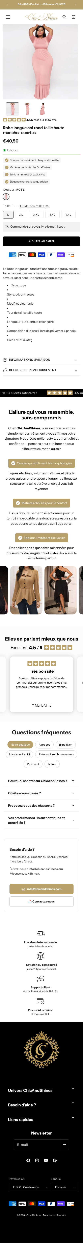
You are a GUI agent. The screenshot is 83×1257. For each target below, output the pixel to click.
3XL (52, 214)
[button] (8, 17)
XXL (36, 214)
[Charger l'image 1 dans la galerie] (12, 108)
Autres (52, 764)
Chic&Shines (33, 1215)
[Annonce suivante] (75, 4)
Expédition (65, 744)
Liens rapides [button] (20, 1119)
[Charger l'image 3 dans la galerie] (42, 108)
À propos (44, 744)
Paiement (33, 764)
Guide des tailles (32, 206)
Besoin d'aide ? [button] (22, 1105)
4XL (68, 214)
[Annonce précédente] (7, 4)
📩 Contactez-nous (41, 901)
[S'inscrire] (64, 1144)
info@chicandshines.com (44, 889)
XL (21, 214)
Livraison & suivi (19, 754)
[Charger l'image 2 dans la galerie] (27, 108)
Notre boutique (20, 744)
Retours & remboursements (56, 754)
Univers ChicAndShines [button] (30, 1090)
